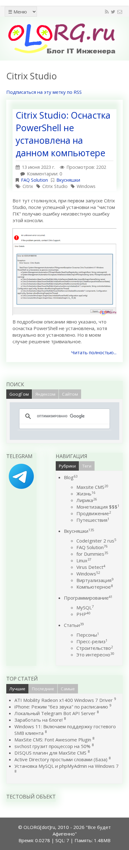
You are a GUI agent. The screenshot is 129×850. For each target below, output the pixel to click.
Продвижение (93, 513)
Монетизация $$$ (97, 507)
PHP (83, 614)
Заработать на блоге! (38, 720)
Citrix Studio (55, 186)
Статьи (74, 625)
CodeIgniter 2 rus (96, 540)
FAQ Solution (34, 180)
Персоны (87, 635)
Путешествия (92, 520)
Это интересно (95, 654)
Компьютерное (94, 587)
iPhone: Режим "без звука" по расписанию (61, 706)
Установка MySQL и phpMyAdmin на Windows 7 (66, 766)
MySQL (85, 607)
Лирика (86, 500)
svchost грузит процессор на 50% (52, 746)
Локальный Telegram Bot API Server (54, 713)
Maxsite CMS (92, 487)
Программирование (88, 598)
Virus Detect (90, 567)
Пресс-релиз (91, 641)
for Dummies (92, 554)
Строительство (94, 648)
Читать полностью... (93, 352)
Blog (70, 477)
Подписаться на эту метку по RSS (44, 92)
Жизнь (85, 493)
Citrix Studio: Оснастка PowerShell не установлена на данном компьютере (63, 134)
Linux (83, 560)
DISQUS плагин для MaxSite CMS (50, 753)
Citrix (28, 186)
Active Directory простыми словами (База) (60, 759)
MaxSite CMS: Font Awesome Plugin (52, 739)
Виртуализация (94, 580)
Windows (86, 186)
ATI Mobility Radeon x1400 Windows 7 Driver (63, 700)
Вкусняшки (68, 180)
